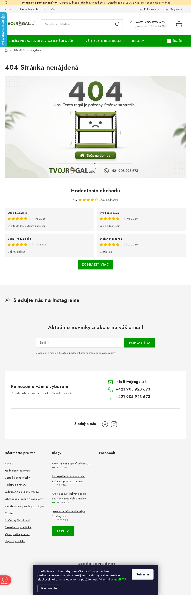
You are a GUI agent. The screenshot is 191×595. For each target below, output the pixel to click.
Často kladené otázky (17, 478)
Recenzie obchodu (104, 564)
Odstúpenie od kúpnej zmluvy (22, 492)
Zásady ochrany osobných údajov (24, 506)
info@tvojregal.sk (131, 381)
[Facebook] (105, 424)
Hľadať (117, 24)
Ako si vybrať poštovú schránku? (71, 463)
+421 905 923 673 (150, 22)
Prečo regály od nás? (17, 520)
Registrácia (176, 9)
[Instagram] (114, 424)
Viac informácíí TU (112, 579)
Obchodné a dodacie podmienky (24, 499)
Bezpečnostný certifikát (18, 527)
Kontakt (9, 9)
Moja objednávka (15, 541)
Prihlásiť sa (140, 343)
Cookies (9, 513)
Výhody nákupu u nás (17, 534)
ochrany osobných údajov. (101, 353)
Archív (63, 531)
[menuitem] (43, 41)
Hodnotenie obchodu (32, 9)
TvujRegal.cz (83, 564)
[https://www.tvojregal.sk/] (95, 127)
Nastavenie (49, 588)
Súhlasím (142, 574)
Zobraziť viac (95, 264)
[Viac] (174, 41)
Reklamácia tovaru (15, 485)
